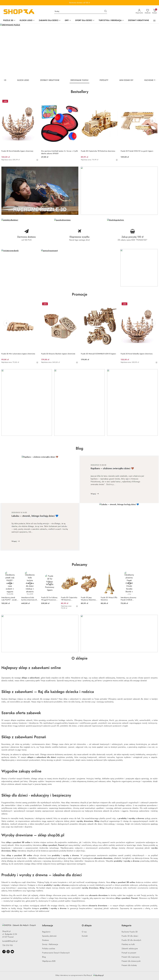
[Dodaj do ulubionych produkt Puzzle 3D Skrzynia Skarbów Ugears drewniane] (75, 304)
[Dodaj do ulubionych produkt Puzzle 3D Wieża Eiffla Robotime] (115, 574)
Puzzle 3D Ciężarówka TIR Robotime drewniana (98, 151)
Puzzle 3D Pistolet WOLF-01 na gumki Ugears (137, 151)
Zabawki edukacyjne (130, 948)
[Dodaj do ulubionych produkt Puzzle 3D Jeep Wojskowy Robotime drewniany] (95, 574)
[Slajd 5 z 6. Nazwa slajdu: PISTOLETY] (79, 50)
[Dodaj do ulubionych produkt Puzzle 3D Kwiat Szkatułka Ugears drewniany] (35, 101)
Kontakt (85, 936)
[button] (154, 20)
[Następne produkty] (152, 120)
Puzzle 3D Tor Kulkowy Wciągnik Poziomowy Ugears (49, 598)
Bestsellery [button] (79, 91)
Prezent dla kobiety (129, 965)
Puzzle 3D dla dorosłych (131, 940)
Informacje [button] (47, 925)
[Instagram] (8, 951)
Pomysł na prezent (129, 952)
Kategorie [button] (126, 925)
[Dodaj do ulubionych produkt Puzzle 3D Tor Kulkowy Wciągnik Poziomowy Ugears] (55, 574)
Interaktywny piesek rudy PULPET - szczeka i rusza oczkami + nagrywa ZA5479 (9, 598)
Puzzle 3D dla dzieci (130, 936)
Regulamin (46, 931)
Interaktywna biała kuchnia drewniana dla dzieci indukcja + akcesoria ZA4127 (29, 598)
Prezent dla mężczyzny (131, 957)
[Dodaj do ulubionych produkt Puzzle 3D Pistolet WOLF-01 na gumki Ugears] (155, 101)
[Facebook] (4, 951)
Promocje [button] (79, 294)
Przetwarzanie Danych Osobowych (56, 952)
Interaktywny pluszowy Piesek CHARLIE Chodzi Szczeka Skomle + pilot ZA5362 (129, 598)
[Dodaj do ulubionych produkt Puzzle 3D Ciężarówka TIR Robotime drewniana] (115, 101)
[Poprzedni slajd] (5, 50)
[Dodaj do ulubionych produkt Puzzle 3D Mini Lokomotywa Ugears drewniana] (35, 304)
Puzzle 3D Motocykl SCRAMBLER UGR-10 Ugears (98, 354)
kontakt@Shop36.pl (9, 941)
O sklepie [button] (87, 925)
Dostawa (45, 940)
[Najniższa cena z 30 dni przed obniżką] (37, 160)
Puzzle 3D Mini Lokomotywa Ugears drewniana (18, 354)
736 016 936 (7, 945)
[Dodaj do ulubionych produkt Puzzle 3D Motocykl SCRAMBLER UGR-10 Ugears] (115, 304)
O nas (84, 931)
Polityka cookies (48, 948)
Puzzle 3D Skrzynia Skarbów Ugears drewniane (58, 354)
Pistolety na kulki (128, 944)
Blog (44, 957)
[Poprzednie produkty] (6, 120)
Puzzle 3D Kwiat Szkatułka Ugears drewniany (17, 151)
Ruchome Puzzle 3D (130, 931)
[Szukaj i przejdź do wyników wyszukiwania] (105, 11)
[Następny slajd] (154, 50)
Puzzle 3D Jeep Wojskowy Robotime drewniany (88, 598)
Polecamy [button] (79, 564)
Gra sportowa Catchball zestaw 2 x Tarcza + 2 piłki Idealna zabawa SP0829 (59, 152)
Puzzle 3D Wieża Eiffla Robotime (109, 598)
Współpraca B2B (48, 961)
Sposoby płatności (49, 936)
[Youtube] (12, 951)
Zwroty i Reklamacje (50, 944)
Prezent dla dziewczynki (131, 961)
